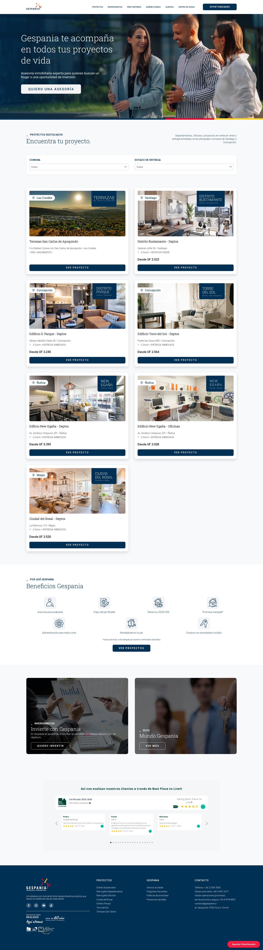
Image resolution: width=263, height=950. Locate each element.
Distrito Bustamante (106, 887)
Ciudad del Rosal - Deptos (47, 519)
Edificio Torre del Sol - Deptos (158, 334)
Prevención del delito (156, 899)
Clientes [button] (169, 7)
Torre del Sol (102, 907)
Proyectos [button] (97, 7)
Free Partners (134, 7)
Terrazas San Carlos (106, 911)
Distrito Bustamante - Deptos (158, 241)
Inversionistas (115, 7)
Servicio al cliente (155, 887)
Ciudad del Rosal (104, 899)
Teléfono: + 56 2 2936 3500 (208, 887)
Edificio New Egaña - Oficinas (159, 426)
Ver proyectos (131, 648)
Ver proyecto (77, 267)
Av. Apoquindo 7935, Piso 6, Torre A (212, 907)
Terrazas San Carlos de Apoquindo (53, 241)
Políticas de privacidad (157, 895)
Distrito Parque (103, 903)
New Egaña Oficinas (106, 895)
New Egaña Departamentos (109, 891)
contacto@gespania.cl (205, 903)
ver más (152, 745)
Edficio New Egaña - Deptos (49, 426)
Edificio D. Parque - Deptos (47, 334)
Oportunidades (220, 7)
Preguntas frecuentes (157, 891)
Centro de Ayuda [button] (186, 7)
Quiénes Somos (153, 7)
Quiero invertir (50, 745)
